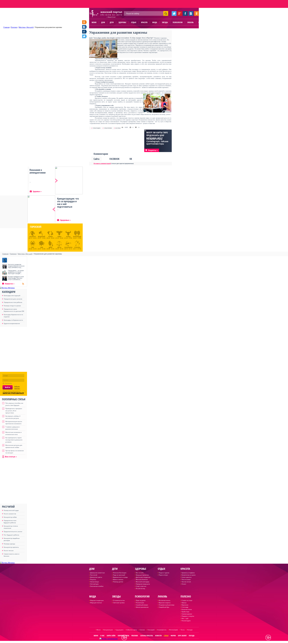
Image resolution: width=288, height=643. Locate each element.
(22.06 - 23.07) (33, 247)
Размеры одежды (9, 544)
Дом (103, 22)
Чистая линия (186, 582)
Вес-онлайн (140, 573)
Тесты (182, 630)
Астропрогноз (161, 630)
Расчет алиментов (10, 514)
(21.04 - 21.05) (68, 237)
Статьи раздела (96, 128)
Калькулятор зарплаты (11, 547)
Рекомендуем (186, 621)
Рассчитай (93, 575)
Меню (94, 22)
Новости (9, 283)
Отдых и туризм (164, 573)
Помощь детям (118, 582)
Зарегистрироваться (13, 393)
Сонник (142, 630)
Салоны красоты (146, 635)
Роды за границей (119, 575)
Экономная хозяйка (96, 586)
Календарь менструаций (12, 296)
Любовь (190, 22)
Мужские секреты (164, 603)
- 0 (132, 127)
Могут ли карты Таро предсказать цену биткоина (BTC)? (157, 135)
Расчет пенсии (9, 551)
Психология (177, 22)
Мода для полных (96, 603)
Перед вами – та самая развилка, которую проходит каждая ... (16, 272)
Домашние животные (97, 573)
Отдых (133, 22)
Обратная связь (123, 635)
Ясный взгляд (140, 588)
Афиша (184, 603)
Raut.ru (136, 642)
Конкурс (190, 630)
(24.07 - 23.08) (41, 247)
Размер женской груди (11, 510)
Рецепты (93, 579)
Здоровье (122, 22)
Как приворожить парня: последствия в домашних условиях (13, 440)
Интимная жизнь (164, 600)
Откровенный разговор (166, 605)
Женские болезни (142, 579)
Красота (144, 22)
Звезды (165, 22)
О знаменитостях (119, 600)
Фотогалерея (173, 630)
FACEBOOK (114, 158)
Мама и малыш (118, 579)
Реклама (134, 635)
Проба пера (185, 612)
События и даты (131, 630)
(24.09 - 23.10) (59, 247)
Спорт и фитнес (141, 586)
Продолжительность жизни (13, 531)
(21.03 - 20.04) (59, 237)
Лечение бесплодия (119, 573)
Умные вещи (94, 582)
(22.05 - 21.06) (77, 237)
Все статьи (117, 128)
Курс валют (182, 635)
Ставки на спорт (187, 600)
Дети (112, 22)
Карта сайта (111, 635)
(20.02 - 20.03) (50, 237)
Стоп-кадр (185, 607)
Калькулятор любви (10, 517)
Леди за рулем (140, 600)
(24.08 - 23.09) (50, 247)
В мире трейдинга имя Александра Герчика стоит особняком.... (16, 278)
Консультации (108, 630)
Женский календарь (142, 582)
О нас (102, 635)
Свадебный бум (164, 607)
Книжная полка (187, 609)
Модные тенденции (97, 600)
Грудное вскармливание (12, 323)
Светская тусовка (119, 603)
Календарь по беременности (13, 320)
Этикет (184, 584)
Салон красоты (186, 577)
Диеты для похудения (143, 577)
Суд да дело (119, 630)
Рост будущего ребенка (11, 535)
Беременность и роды (120, 577)
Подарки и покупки (188, 616)
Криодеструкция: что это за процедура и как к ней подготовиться (68, 202)
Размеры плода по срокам (12, 306)
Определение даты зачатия (13, 299)
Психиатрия (140, 603)
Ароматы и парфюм (188, 573)
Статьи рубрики (108, 128)
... (8, 258)
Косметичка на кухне (189, 575)
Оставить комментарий (102, 163)
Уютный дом (94, 584)
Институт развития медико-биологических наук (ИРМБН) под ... (16, 265)
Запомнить (8, 383)
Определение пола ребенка (13, 302)
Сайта (96, 158)
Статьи (166, 635)
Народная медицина (143, 584)
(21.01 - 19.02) (41, 237)
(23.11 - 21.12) (77, 247)
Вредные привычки (142, 575)
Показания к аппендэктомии (37, 171)
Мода (154, 22)
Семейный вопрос (142, 605)
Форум (173, 635)
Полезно (201, 22)
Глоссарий (151, 630)
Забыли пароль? (17, 387)
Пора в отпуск (163, 575)
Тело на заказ (186, 579)
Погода (191, 635)
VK (130, 158)
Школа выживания (142, 607)
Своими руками (187, 614)
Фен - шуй (185, 618)
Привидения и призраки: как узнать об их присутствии (13, 411)
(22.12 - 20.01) (33, 237)
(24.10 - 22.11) (68, 247)
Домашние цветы (96, 577)
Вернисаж (185, 605)
